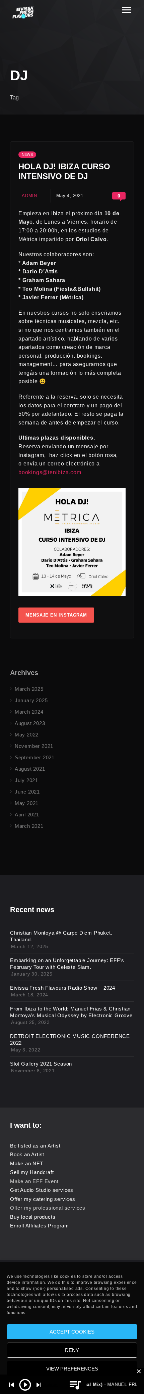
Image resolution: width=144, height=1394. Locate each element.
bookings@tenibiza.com (49, 472)
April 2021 (27, 814)
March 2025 (29, 689)
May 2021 (27, 803)
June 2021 (27, 792)
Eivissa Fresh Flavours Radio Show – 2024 (62, 988)
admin (29, 195)
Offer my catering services (42, 1199)
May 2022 (27, 734)
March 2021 (29, 826)
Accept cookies (72, 1332)
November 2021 (34, 746)
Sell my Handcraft (32, 1172)
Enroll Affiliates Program (39, 1225)
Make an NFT (26, 1163)
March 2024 (29, 712)
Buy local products (32, 1217)
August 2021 (30, 769)
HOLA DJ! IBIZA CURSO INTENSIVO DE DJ (64, 171)
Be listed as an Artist (35, 1146)
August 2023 (30, 723)
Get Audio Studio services (41, 1190)
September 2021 (35, 757)
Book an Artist (27, 1154)
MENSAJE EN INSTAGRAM (56, 615)
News (27, 154)
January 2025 (31, 700)
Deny (72, 1350)
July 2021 (26, 780)
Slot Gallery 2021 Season (41, 1064)
